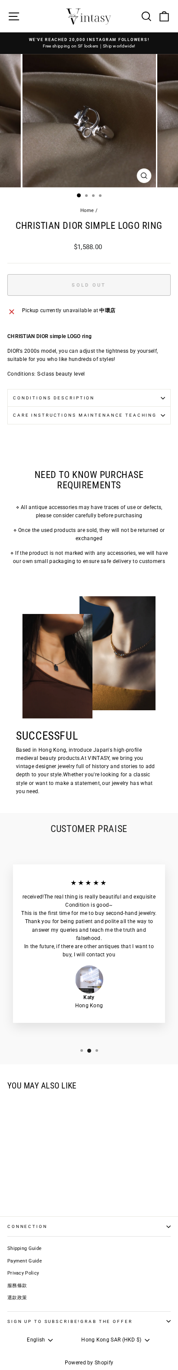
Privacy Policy (23, 1273)
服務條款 (17, 1285)
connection (27, 1226)
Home (87, 210)
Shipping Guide (24, 1248)
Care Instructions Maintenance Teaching (85, 415)
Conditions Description (54, 397)
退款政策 (17, 1297)
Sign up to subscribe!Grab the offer (69, 1321)
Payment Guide (24, 1261)
